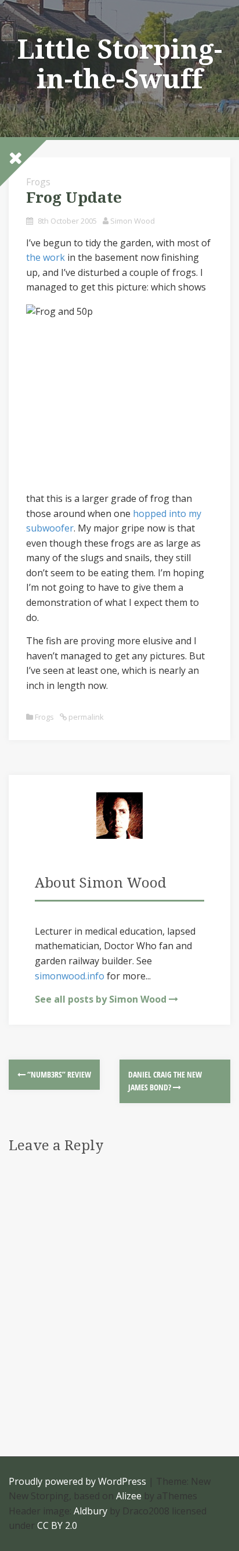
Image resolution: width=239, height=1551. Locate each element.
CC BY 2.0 (57, 1525)
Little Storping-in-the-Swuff (119, 64)
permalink (85, 717)
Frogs (44, 717)
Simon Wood (132, 221)
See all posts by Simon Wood (100, 999)
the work (45, 257)
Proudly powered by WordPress (77, 1481)
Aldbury (90, 1511)
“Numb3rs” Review (58, 1074)
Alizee (129, 1495)
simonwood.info (69, 976)
